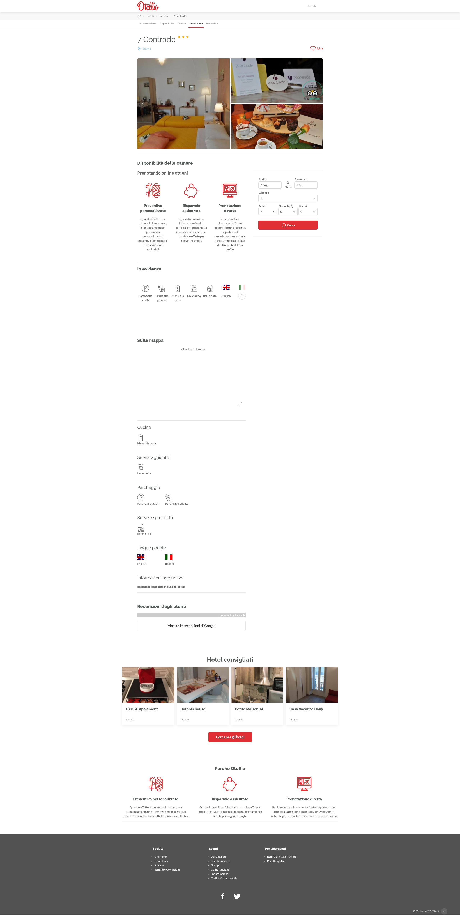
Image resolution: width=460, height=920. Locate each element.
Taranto (163, 15)
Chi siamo (161, 856)
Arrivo (263, 179)
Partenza (300, 179)
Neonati (284, 206)
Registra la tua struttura (281, 856)
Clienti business (220, 860)
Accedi (311, 6)
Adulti (262, 206)
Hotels (150, 15)
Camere (264, 192)
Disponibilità (167, 23)
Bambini (304, 206)
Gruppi (215, 865)
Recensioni (212, 23)
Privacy (159, 865)
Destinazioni (218, 856)
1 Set (299, 185)
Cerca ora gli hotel (230, 737)
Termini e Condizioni (167, 869)
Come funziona (220, 869)
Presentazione (148, 23)
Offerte (182, 23)
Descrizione (196, 23)
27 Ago (264, 185)
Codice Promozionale (224, 878)
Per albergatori (276, 860)
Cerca (291, 225)
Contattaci (161, 860)
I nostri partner (220, 873)
